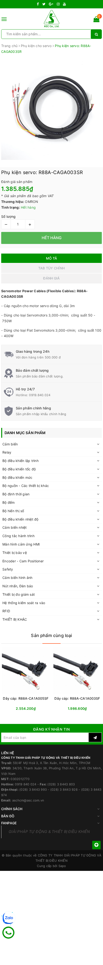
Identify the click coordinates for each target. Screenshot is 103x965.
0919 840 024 (25, 784)
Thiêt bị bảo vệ (14, 553)
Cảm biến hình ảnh (17, 578)
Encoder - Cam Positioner (23, 561)
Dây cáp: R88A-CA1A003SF (77, 698)
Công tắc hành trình (18, 536)
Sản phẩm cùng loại (51, 635)
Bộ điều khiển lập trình (20, 461)
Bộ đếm (8, 502)
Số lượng (8, 216)
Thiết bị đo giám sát (18, 594)
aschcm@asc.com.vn (28, 800)
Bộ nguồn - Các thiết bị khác (25, 486)
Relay (6, 452)
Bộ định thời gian (15, 494)
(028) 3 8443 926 (64, 789)
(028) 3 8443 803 (61, 784)
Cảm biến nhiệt (14, 527)
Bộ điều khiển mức (17, 477)
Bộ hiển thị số (13, 511)
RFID (6, 611)
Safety (7, 569)
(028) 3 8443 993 (33, 789)
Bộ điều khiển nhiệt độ (20, 519)
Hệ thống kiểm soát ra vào (23, 603)
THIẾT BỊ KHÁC (14, 619)
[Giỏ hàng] (96, 20)
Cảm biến (10, 444)
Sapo (62, 866)
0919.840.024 (39, 395)
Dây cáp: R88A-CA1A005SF (25, 698)
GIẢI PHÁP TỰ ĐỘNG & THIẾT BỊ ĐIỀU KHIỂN (49, 831)
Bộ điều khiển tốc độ (19, 469)
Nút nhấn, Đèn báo (17, 586)
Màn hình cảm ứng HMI (21, 544)
